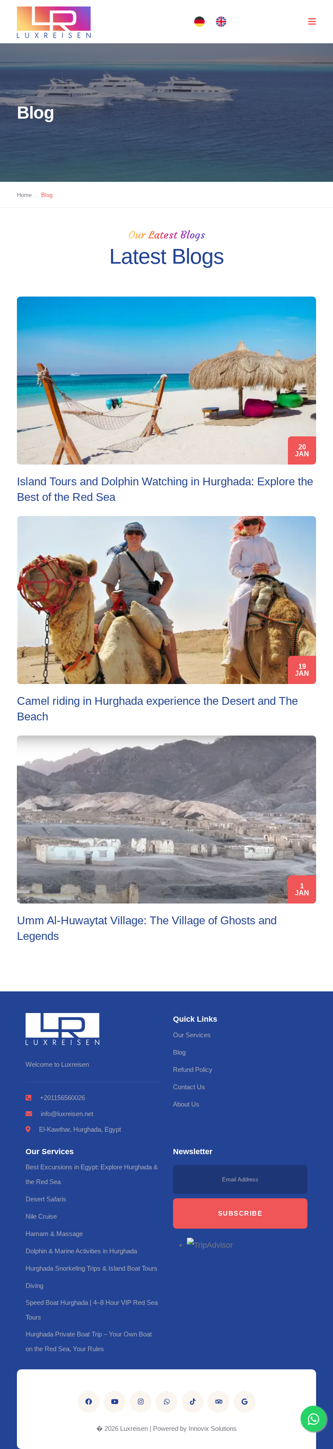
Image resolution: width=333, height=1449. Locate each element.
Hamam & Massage (54, 1233)
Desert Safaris (46, 1199)
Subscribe (240, 1213)
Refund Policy (192, 1069)
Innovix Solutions (213, 1428)
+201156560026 (62, 1097)
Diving (34, 1285)
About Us (186, 1104)
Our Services (192, 1035)
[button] (199, 21)
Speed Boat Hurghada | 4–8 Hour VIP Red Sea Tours (92, 1310)
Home (24, 195)
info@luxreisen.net (67, 1113)
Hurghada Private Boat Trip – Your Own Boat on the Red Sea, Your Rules (89, 1341)
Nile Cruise (41, 1216)
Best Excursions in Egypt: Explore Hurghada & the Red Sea (92, 1174)
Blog (179, 1052)
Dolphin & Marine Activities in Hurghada (81, 1251)
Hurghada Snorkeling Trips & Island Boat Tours (91, 1268)
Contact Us (189, 1087)
